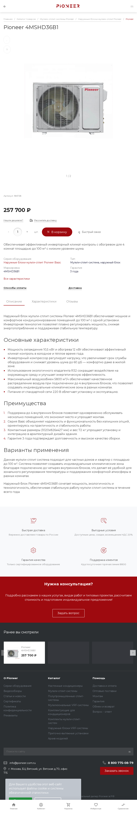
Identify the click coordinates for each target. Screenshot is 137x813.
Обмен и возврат (104, 706)
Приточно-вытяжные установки (68, 733)
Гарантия (98, 701)
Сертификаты (12, 701)
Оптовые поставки (104, 691)
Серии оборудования (17, 685)
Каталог (54, 678)
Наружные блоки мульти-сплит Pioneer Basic (32, 262)
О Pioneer (11, 678)
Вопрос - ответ (102, 711)
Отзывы (72, 301)
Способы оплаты (15, 288)
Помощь (99, 678)
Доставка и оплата (104, 685)
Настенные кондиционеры (65, 685)
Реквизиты (10, 715)
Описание (14, 301)
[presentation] (4, 653)
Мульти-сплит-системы (62, 691)
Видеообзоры (13, 691)
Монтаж (98, 696)
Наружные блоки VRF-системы (68, 728)
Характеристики (44, 301)
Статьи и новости (15, 696)
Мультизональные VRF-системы (68, 705)
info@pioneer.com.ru (23, 763)
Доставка (75, 288)
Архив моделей (58, 738)
